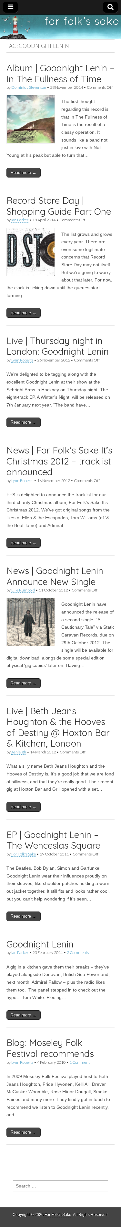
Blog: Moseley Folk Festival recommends (50, 1048)
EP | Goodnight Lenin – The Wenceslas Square (53, 840)
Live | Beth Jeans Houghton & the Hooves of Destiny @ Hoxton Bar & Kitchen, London (58, 727)
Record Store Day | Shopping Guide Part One (58, 206)
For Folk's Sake (23, 854)
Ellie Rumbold (23, 590)
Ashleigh (18, 752)
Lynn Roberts (22, 360)
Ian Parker (19, 219)
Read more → (23, 172)
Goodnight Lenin (40, 944)
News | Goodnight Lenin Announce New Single (54, 576)
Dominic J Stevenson (28, 87)
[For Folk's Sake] (60, 27)
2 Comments (78, 952)
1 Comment (79, 1062)
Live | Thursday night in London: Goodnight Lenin (57, 346)
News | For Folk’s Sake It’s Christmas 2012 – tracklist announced (59, 460)
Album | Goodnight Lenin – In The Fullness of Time (60, 73)
